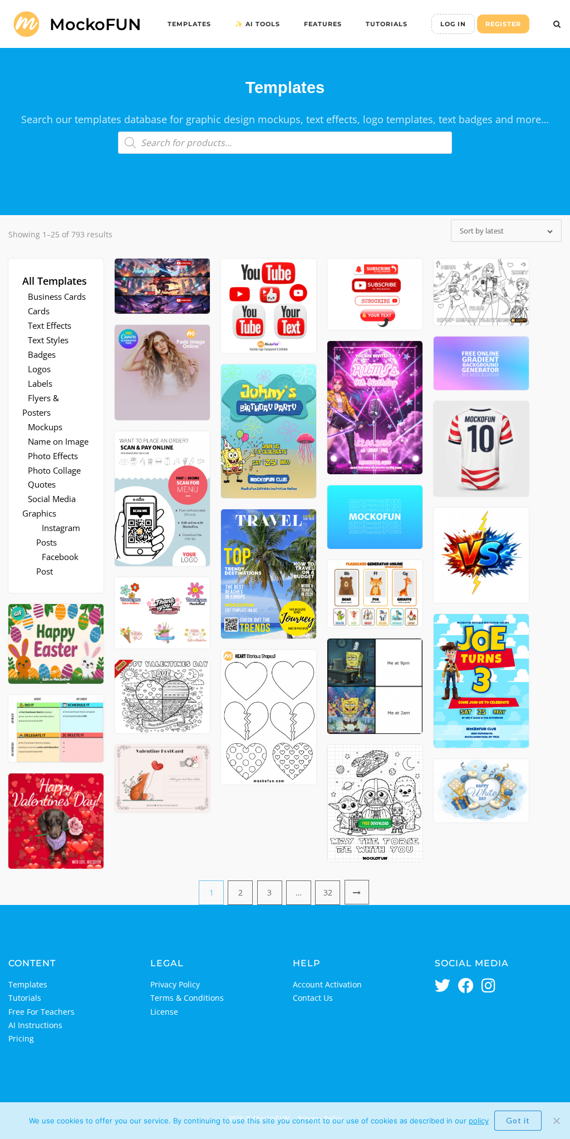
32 (327, 892)
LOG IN (453, 24)
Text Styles (48, 339)
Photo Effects (53, 455)
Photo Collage (54, 470)
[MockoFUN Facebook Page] (466, 986)
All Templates (54, 281)
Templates (189, 24)
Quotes (42, 484)
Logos (39, 368)
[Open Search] (557, 25)
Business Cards (57, 296)
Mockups (45, 426)
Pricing (21, 1038)
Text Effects (49, 325)
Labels (40, 383)
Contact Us (313, 997)
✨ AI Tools (257, 24)
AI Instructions (35, 1025)
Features (323, 24)
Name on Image (58, 441)
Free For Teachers (41, 1011)
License (164, 1011)
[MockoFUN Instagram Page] (488, 986)
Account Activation (327, 984)
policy (479, 1120)
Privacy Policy (175, 984)
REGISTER (503, 24)
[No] (556, 1120)
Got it (518, 1120)
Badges (42, 354)
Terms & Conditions (187, 997)
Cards (39, 311)
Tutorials (386, 24)
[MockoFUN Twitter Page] (442, 986)
